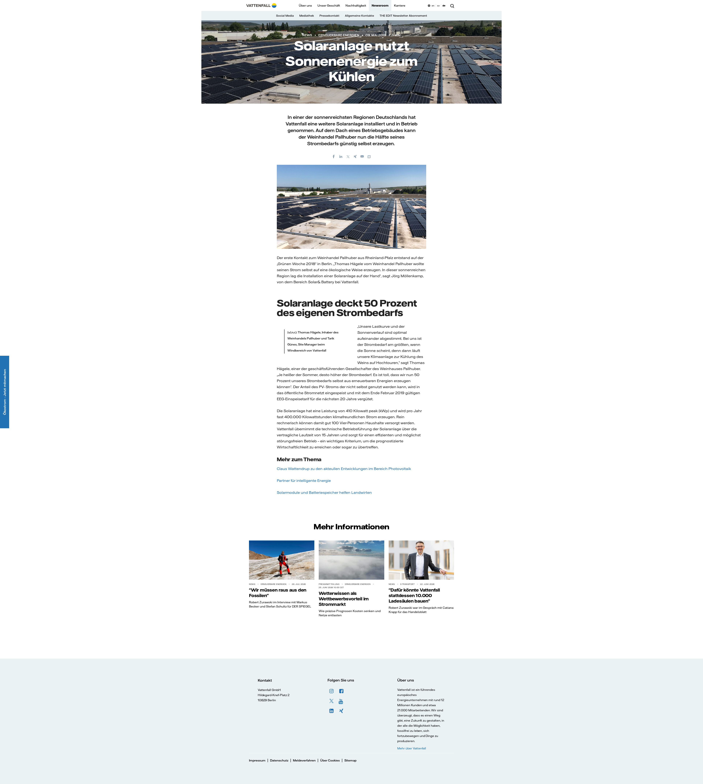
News (307, 35)
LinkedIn (332, 711)
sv (438, 5)
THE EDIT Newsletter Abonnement (403, 15)
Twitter (332, 701)
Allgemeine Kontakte (359, 15)
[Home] (261, 5)
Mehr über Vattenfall (411, 748)
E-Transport (407, 584)
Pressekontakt (329, 15)
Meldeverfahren (304, 760)
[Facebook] (334, 156)
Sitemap (350, 760)
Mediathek (306, 15)
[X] (348, 156)
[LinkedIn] (341, 156)
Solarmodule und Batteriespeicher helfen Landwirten (324, 492)
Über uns (305, 5)
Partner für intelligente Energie (304, 480)
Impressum (257, 760)
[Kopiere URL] (369, 156)
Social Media (285, 15)
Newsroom (380, 5)
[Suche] (452, 5)
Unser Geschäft (328, 5)
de (443, 5)
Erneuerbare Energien (338, 35)
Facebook (341, 691)
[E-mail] (362, 156)
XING (341, 711)
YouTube (341, 701)
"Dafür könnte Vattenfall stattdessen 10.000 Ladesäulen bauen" (414, 595)
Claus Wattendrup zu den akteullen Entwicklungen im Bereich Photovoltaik (344, 468)
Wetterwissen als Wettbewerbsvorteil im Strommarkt (344, 598)
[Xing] (355, 156)
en (433, 5)
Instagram (332, 691)
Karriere (399, 5)
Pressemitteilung (329, 584)
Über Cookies (330, 760)
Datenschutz (279, 760)
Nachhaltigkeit (355, 5)
